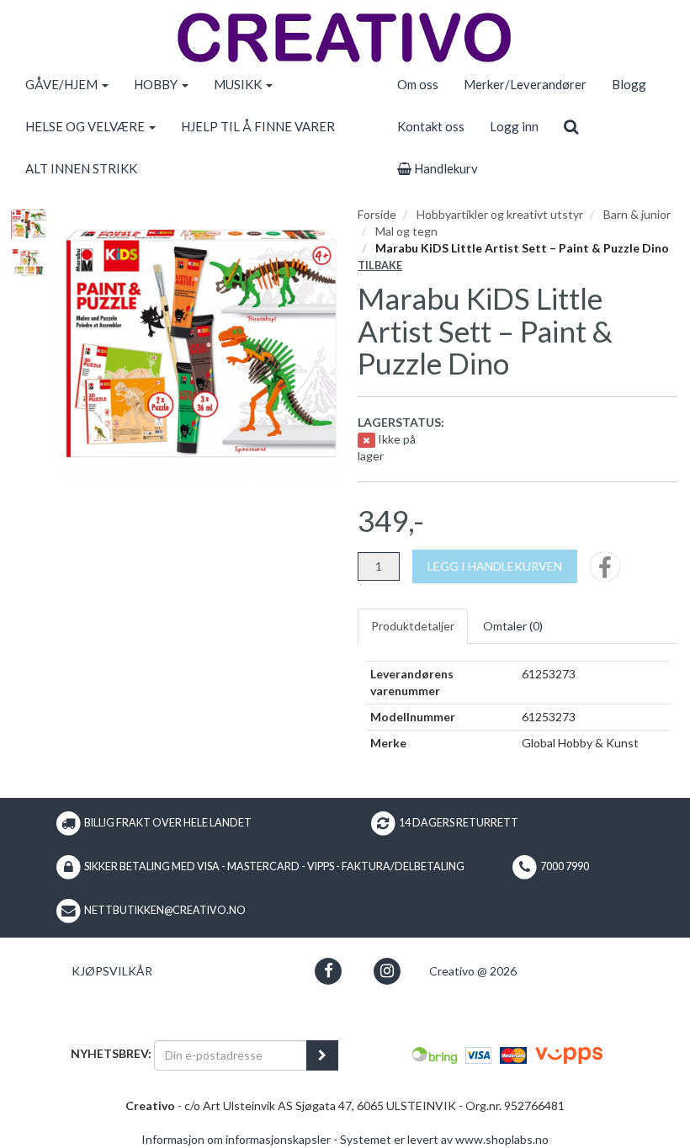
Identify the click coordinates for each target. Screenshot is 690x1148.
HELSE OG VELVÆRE (86, 126)
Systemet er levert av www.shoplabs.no (444, 1139)
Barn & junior (637, 214)
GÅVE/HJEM (62, 84)
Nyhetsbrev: (111, 1053)
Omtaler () (513, 626)
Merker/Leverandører (525, 84)
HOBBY (157, 84)
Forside (377, 214)
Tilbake (380, 265)
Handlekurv (444, 168)
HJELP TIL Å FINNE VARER (258, 126)
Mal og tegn (406, 231)
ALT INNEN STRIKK (81, 168)
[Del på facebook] (605, 572)
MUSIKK (239, 84)
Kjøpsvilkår (112, 971)
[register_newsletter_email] (322, 1055)
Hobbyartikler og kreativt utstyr (500, 214)
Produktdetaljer (412, 626)
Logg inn (514, 126)
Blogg (629, 84)
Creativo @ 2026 (473, 971)
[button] (328, 971)
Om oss (417, 84)
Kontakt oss (430, 126)
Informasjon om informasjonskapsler (236, 1139)
